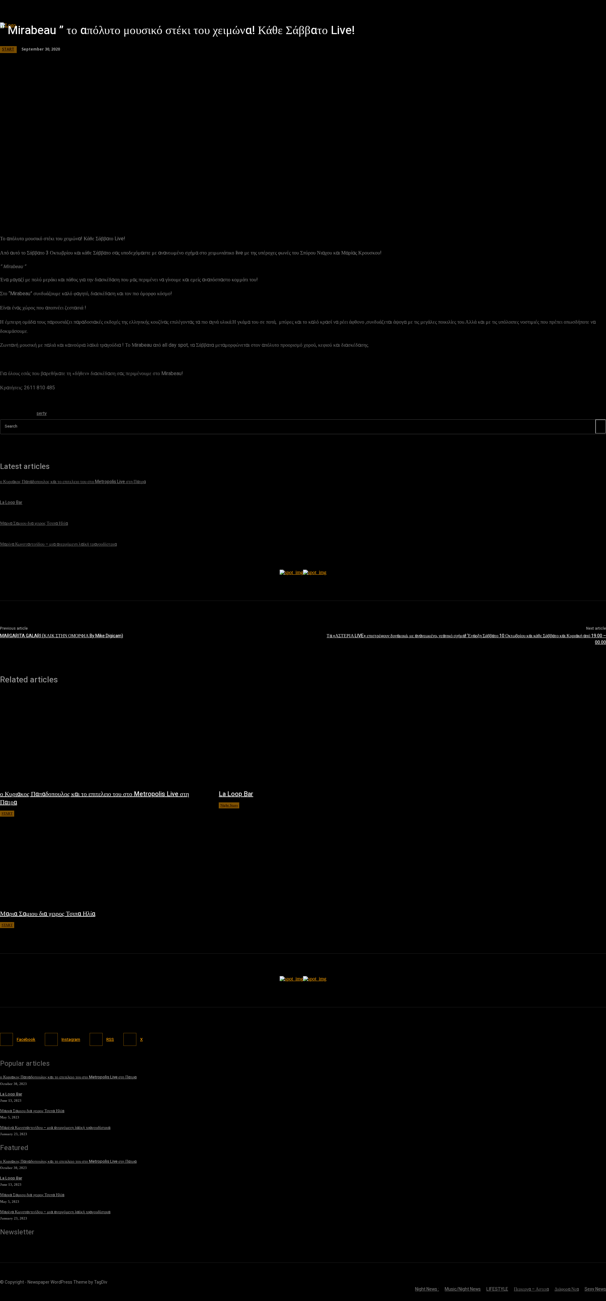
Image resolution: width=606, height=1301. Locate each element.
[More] (181, 203)
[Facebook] (6, 1039)
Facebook (26, 1039)
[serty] (15, 414)
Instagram (71, 1039)
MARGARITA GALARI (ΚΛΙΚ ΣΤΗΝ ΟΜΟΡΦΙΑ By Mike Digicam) (61, 636)
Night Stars (229, 805)
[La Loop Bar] (322, 740)
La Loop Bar (236, 794)
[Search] (600, 426)
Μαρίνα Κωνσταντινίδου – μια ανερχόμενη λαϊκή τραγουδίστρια (55, 1127)
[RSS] (96, 1039)
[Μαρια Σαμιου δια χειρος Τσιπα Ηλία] (103, 860)
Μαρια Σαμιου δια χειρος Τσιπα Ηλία (47, 913)
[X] (129, 1039)
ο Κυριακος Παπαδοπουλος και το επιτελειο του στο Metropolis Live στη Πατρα (94, 798)
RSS (110, 1039)
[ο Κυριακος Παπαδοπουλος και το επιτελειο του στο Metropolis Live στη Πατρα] (103, 740)
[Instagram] (51, 1039)
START (7, 813)
